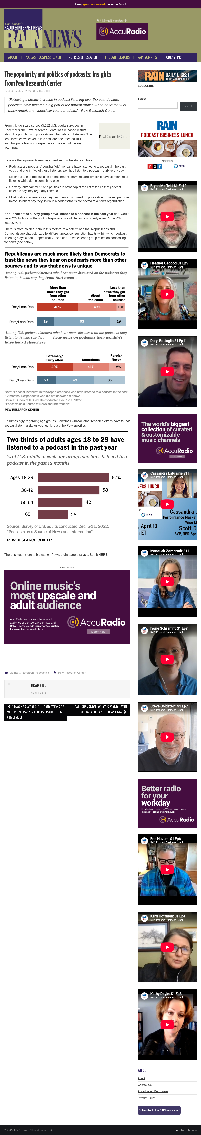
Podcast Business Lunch (43, 57)
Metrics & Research (83, 57)
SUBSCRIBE (146, 85)
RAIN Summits (147, 57)
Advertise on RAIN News (153, 1091)
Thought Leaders (117, 57)
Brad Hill (44, 90)
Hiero (177, 1129)
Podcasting (173, 57)
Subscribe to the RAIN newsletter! (159, 1110)
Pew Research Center (72, 672)
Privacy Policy (146, 1097)
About (13, 57)
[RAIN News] (100, 28)
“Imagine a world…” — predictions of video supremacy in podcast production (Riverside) (35, 712)
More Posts (38, 692)
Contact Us (145, 1084)
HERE (80, 139)
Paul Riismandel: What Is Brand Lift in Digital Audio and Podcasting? (101, 709)
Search (142, 98)
